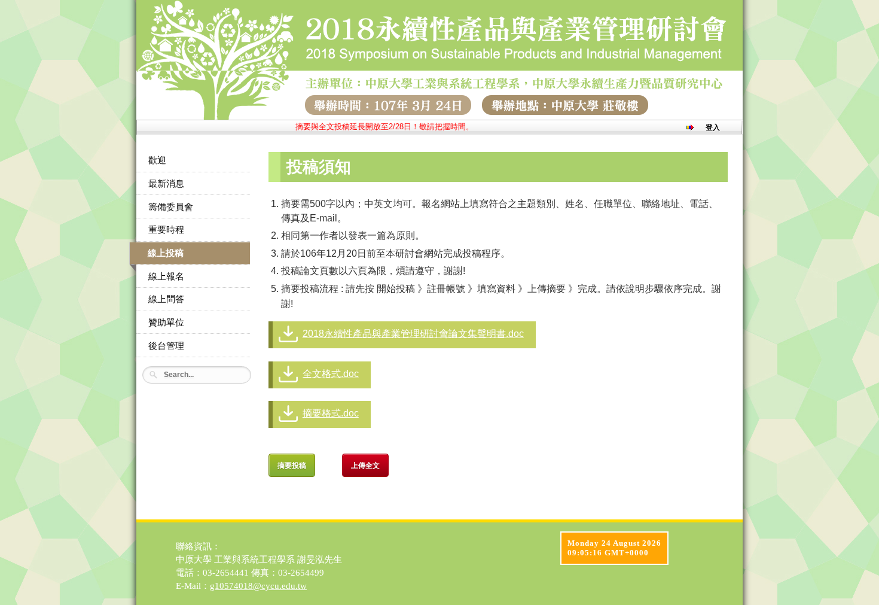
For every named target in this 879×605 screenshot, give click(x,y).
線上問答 (166, 299)
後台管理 (166, 346)
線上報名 (166, 276)
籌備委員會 (170, 207)
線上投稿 (166, 253)
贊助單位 (166, 322)
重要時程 (166, 230)
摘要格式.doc (331, 413)
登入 (713, 127)
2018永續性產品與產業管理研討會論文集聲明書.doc (413, 334)
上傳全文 (365, 465)
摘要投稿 (291, 465)
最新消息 (166, 184)
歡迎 (157, 160)
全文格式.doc (331, 374)
